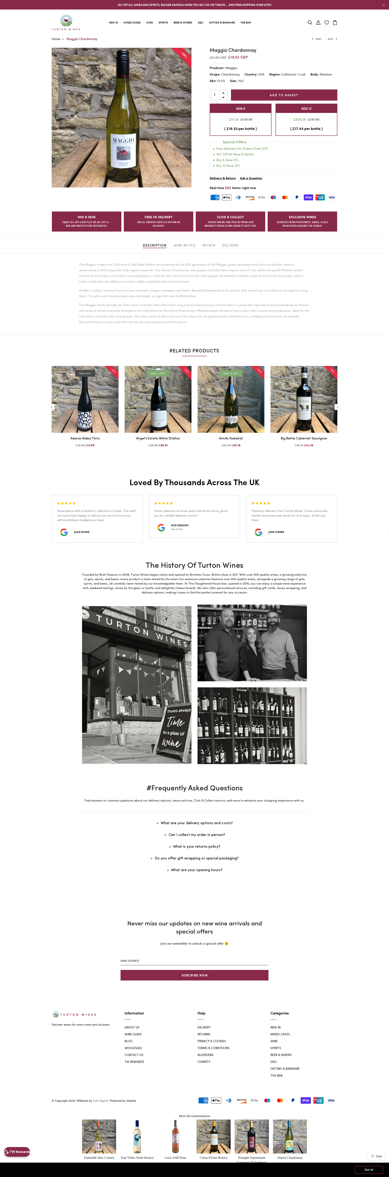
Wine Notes (185, 245)
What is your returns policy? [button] (196, 847)
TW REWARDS (134, 1062)
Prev (319, 39)
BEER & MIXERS (183, 22)
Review (209, 245)
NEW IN (113, 22)
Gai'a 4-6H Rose (175, 1157)
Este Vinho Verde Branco (137, 1157)
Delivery (230, 245)
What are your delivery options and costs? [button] (197, 823)
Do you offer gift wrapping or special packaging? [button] (197, 858)
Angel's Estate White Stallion (158, 438)
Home (56, 39)
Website (82, 1100)
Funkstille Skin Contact (99, 1157)
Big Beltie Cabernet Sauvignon (304, 438)
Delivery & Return (223, 178)
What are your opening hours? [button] (196, 870)
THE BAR (245, 22)
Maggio (231, 68)
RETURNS (204, 1034)
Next (331, 39)
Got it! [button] (369, 1169)
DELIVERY (204, 1027)
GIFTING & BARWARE (222, 22)
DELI (200, 22)
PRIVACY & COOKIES (212, 1041)
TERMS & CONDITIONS (214, 1048)
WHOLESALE (133, 1048)
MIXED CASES (132, 22)
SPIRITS (163, 22)
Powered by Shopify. (123, 1101)
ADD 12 (306, 108)
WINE (149, 22)
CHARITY (204, 1062)
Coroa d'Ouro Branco (214, 1157)
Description (155, 245)
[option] (121, 117)
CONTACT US (134, 1055)
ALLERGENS (206, 1055)
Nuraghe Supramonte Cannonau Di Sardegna (252, 1160)
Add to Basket (284, 95)
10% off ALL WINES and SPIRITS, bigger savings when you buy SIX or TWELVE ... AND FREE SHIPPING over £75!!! (194, 5)
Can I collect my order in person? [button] (197, 835)
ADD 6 (240, 108)
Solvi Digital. (101, 1101)
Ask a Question (251, 178)
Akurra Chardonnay (290, 1157)
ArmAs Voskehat (231, 438)
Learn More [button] (130, 1169)
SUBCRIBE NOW (195, 975)
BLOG (129, 1041)
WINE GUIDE (133, 1034)
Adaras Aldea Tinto (85, 438)
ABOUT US (132, 1027)
